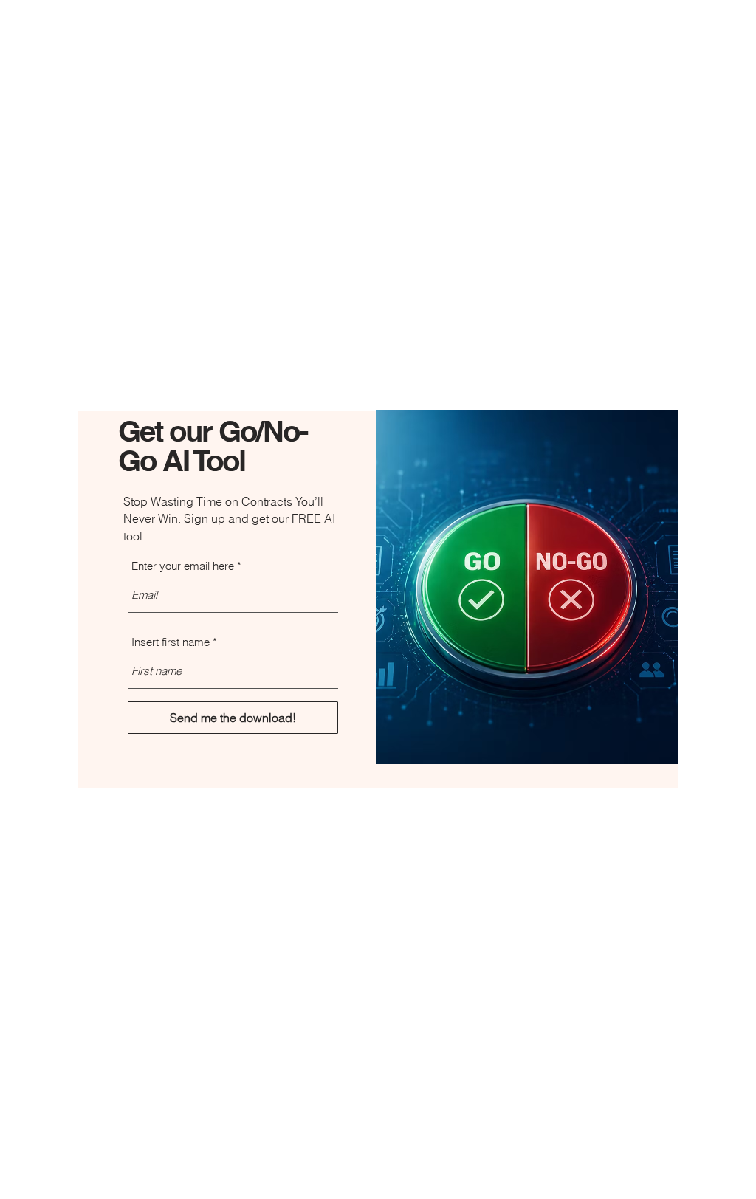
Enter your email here (182, 565)
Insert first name (170, 641)
